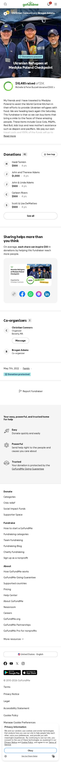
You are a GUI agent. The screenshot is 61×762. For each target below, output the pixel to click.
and (33, 13)
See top (51, 154)
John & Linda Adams (23, 182)
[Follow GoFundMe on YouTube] (11, 663)
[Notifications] (49, 4)
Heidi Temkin (19, 162)
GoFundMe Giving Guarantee (28, 469)
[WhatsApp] (30, 294)
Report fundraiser (33, 391)
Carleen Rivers (20, 192)
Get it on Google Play (12, 672)
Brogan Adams (20, 350)
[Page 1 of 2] (29, 72)
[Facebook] (22, 294)
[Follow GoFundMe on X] (17, 663)
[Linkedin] (47, 294)
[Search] (5, 4)
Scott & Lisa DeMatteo (24, 203)
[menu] (56, 4)
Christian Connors (22, 327)
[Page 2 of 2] (32, 72)
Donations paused (32, 57)
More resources (12, 639)
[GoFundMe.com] (30, 4)
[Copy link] (14, 294)
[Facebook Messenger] (39, 294)
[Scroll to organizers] (7, 12)
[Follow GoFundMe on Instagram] (23, 663)
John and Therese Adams (26, 172)
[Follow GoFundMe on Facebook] (5, 663)
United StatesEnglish (32, 654)
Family (26, 368)
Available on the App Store (29, 672)
